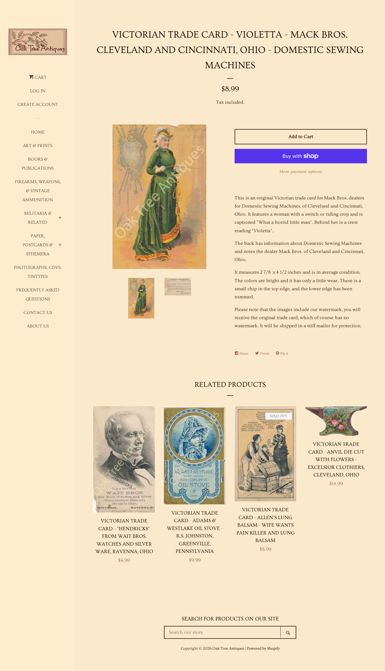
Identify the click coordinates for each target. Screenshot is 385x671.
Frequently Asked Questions (37, 295)
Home (38, 132)
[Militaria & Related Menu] (60, 218)
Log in (37, 91)
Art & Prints (37, 145)
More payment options (300, 171)
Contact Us (37, 312)
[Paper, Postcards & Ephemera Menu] (60, 246)
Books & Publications (38, 164)
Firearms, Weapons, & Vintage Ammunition (38, 190)
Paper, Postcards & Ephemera (38, 245)
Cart (40, 77)
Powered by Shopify (263, 648)
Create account (37, 104)
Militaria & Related (37, 218)
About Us (38, 326)
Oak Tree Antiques (228, 648)
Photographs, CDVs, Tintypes (37, 272)
